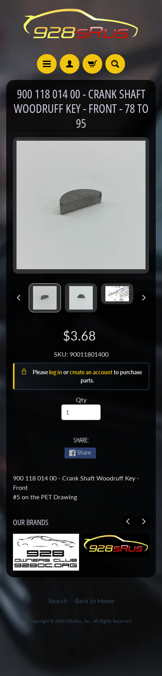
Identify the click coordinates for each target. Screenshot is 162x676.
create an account (92, 372)
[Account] (69, 64)
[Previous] (19, 298)
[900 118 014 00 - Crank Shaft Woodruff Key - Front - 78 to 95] (45, 297)
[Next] (143, 298)
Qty (81, 399)
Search (57, 600)
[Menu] (47, 64)
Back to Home (94, 600)
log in (56, 372)
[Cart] (92, 64)
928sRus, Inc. (78, 620)
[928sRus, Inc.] (81, 27)
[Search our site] (115, 64)
